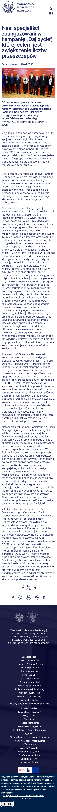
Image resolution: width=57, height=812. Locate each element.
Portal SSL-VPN (29, 674)
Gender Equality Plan (29, 692)
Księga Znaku (29, 715)
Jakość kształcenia (29, 722)
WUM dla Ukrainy (29, 700)
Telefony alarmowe (29, 678)
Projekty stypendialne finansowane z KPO (29, 703)
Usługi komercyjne (29, 758)
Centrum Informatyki (29, 682)
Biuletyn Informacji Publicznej (29, 689)
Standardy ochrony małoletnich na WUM (29, 737)
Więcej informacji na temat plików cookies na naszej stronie (23, 796)
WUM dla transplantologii (29, 696)
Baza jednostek (29, 656)
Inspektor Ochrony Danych (29, 664)
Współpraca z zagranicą (29, 726)
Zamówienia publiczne (30, 755)
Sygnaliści (29, 733)
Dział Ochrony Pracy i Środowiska (29, 730)
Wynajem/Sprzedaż (29, 748)
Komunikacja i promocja (29, 712)
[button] (46, 4)
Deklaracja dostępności (29, 685)
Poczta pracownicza (29, 667)
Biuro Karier (29, 719)
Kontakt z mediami (29, 708)
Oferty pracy (29, 744)
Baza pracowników (29, 660)
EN (51, 13)
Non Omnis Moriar (29, 762)
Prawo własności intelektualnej (29, 740)
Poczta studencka (29, 671)
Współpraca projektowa (29, 751)
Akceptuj (7, 804)
